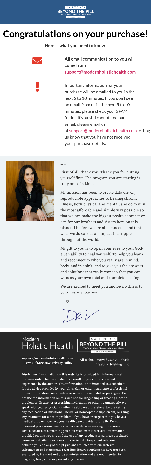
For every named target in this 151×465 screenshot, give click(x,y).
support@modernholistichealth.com (100, 71)
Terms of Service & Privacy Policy (48, 363)
